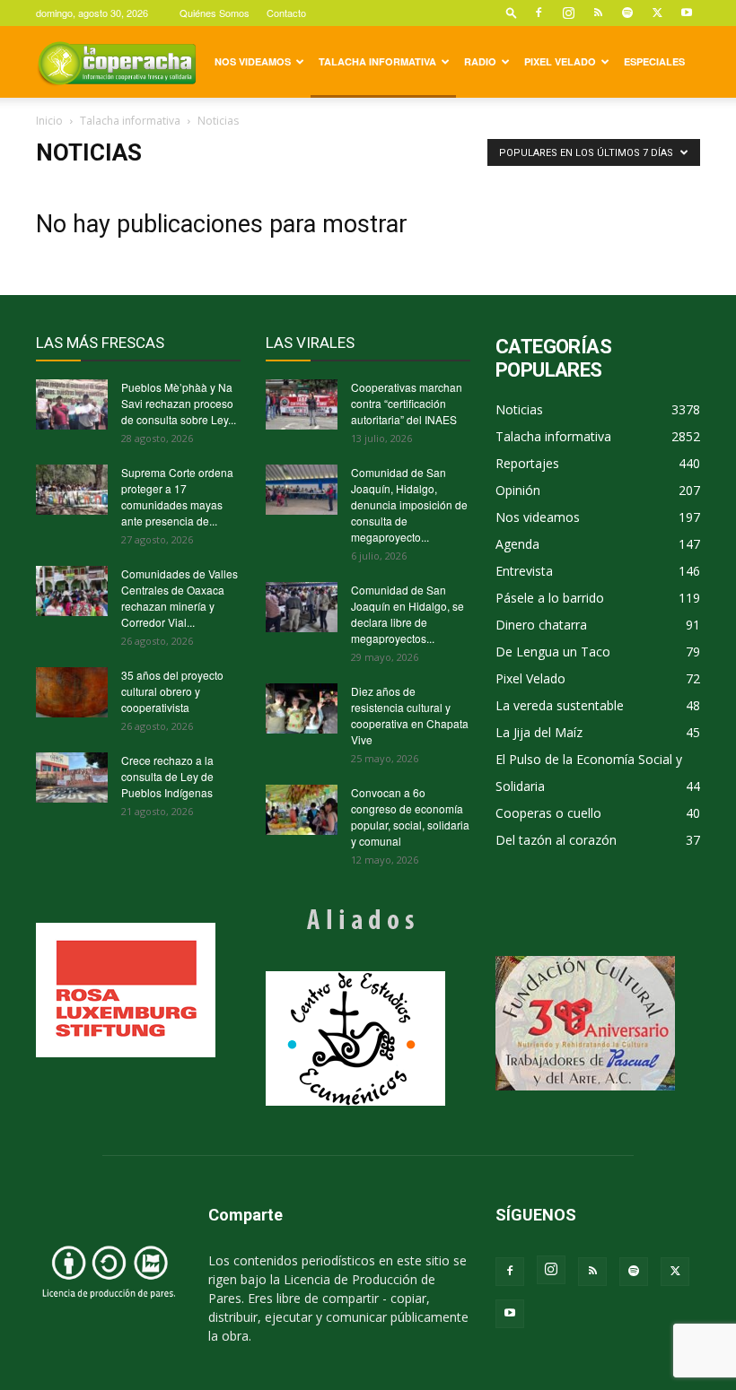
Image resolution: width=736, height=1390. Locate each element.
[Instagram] (568, 12)
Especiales (654, 61)
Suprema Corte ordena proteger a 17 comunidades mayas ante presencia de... (177, 496)
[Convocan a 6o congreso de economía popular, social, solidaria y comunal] (301, 810)
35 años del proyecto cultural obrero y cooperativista (172, 691)
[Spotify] (627, 12)
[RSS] (597, 12)
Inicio (49, 120)
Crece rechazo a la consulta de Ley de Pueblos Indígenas (167, 776)
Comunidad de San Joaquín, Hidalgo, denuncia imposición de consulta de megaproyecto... (409, 504)
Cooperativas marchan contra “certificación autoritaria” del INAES (406, 403)
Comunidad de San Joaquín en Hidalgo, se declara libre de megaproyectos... (407, 614)
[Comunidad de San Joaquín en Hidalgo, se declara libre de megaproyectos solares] (301, 607)
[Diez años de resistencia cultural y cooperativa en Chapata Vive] (301, 708)
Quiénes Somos (215, 12)
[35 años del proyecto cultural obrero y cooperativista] (72, 692)
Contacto (286, 12)
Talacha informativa (377, 61)
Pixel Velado (560, 61)
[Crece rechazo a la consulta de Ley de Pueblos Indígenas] (72, 777)
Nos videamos (253, 61)
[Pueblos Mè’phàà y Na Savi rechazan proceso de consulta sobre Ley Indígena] (72, 404)
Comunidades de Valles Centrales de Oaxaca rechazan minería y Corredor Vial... (179, 598)
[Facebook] (538, 12)
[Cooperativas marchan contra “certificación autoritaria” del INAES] (301, 404)
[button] (511, 12)
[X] (657, 12)
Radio (480, 61)
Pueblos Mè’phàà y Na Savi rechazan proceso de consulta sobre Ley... (178, 403)
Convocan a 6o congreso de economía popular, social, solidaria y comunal (410, 816)
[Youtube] (686, 12)
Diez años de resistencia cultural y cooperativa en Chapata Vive (410, 715)
